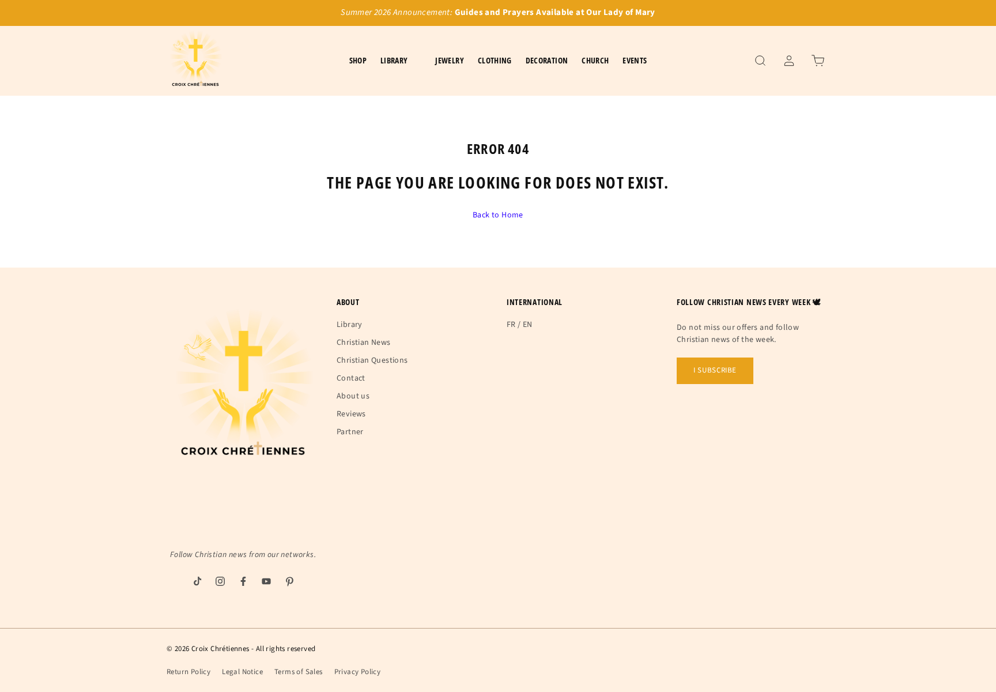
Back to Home (498, 215)
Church (595, 60)
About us (353, 396)
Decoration (547, 60)
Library (350, 324)
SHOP (358, 60)
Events (634, 60)
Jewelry (449, 60)
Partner (350, 432)
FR (511, 324)
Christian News (364, 342)
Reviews (351, 414)
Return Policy (188, 672)
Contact (351, 378)
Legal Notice (242, 672)
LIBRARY (394, 60)
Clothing (495, 60)
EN (528, 324)
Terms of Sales (298, 672)
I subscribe (715, 370)
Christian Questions (372, 360)
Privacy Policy (357, 672)
